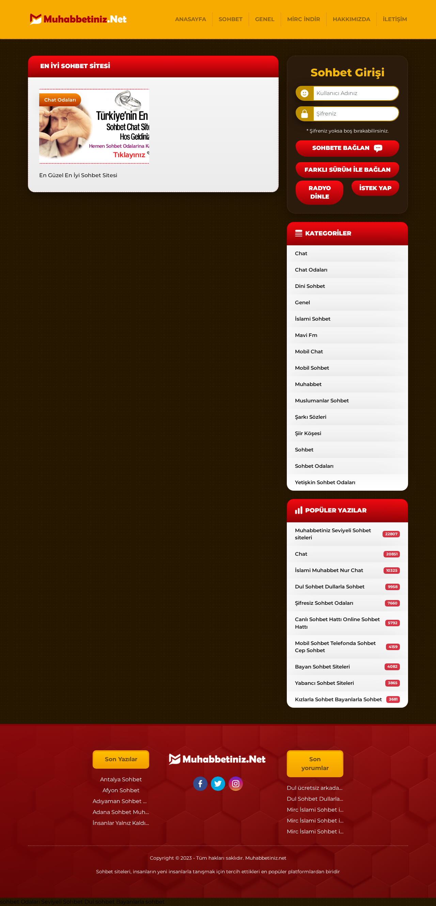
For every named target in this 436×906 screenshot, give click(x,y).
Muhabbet (308, 384)
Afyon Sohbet (121, 790)
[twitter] (219, 783)
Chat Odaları (60, 100)
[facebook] (201, 783)
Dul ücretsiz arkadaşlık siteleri (327, 788)
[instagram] (236, 783)
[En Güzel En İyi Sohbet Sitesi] (94, 126)
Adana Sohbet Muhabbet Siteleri (137, 812)
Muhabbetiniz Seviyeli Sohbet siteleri (346, 534)
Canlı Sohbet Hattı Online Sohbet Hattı (346, 623)
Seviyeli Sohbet (62, 902)
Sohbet (304, 449)
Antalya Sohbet (121, 779)
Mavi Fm (306, 335)
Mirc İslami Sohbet (312, 810)
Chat (301, 253)
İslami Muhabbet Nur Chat (346, 570)
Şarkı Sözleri (310, 417)
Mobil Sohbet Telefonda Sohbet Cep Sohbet (346, 647)
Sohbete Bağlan (341, 148)
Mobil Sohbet (312, 368)
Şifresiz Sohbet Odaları (346, 603)
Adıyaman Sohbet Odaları (127, 801)
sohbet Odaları (20, 902)
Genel (302, 302)
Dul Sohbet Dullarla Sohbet (346, 586)
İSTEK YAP (375, 188)
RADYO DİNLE (320, 192)
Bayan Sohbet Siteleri (346, 666)
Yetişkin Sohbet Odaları (325, 482)
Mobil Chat (309, 351)
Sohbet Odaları (314, 466)
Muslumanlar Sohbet (322, 400)
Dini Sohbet (310, 286)
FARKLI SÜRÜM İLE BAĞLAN (348, 169)
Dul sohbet (99, 902)
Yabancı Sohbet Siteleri (346, 683)
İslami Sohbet (312, 319)
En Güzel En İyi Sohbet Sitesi (78, 175)
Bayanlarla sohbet (140, 902)
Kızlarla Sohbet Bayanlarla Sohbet (346, 699)
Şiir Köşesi (308, 433)
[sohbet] (79, 19)
